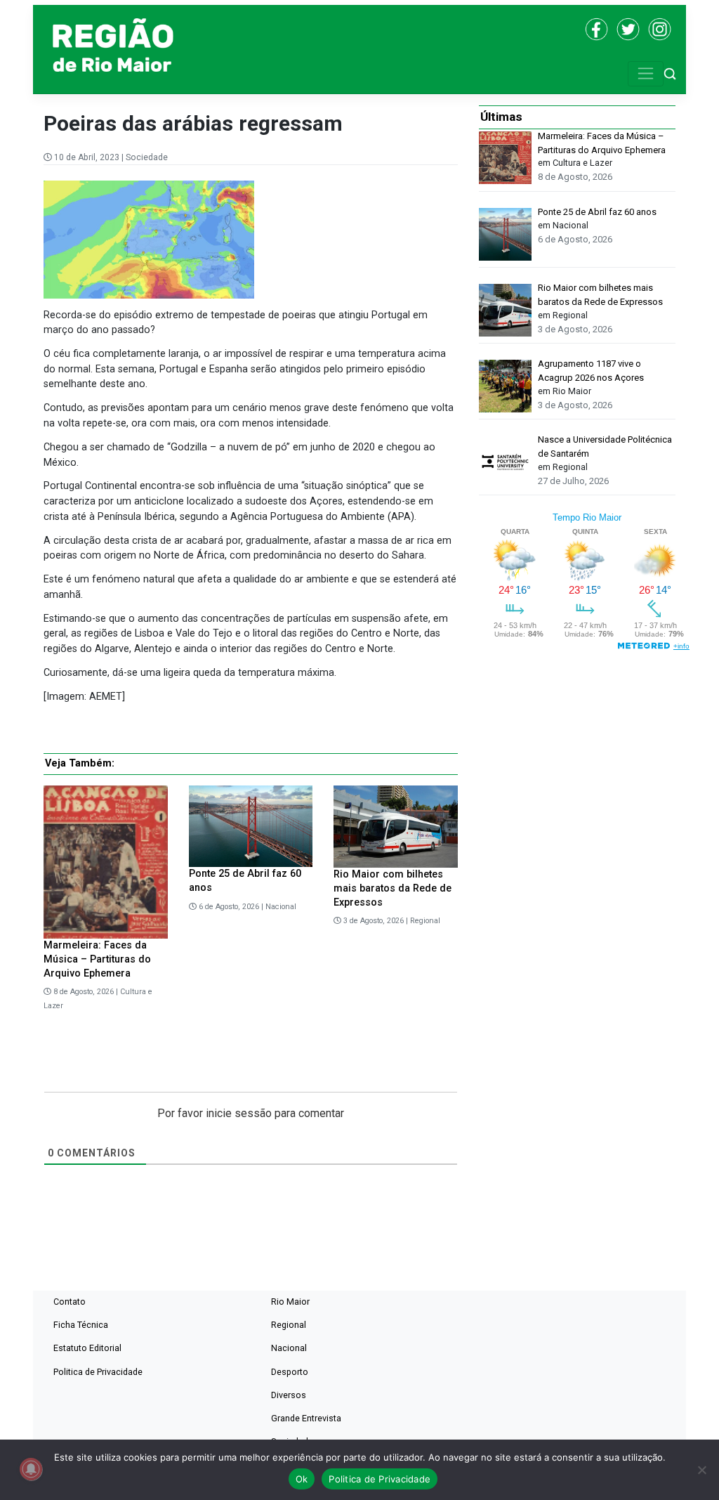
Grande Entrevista (306, 1418)
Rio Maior (290, 1301)
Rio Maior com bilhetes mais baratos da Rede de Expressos (392, 888)
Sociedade (147, 157)
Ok (302, 1479)
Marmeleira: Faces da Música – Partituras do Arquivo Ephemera (97, 959)
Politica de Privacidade (98, 1372)
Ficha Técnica (80, 1324)
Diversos (288, 1395)
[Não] (701, 1470)
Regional (425, 920)
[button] (670, 73)
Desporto (289, 1372)
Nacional (280, 906)
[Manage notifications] (31, 1469)
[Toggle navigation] (646, 73)
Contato (69, 1301)
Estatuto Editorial (87, 1348)
